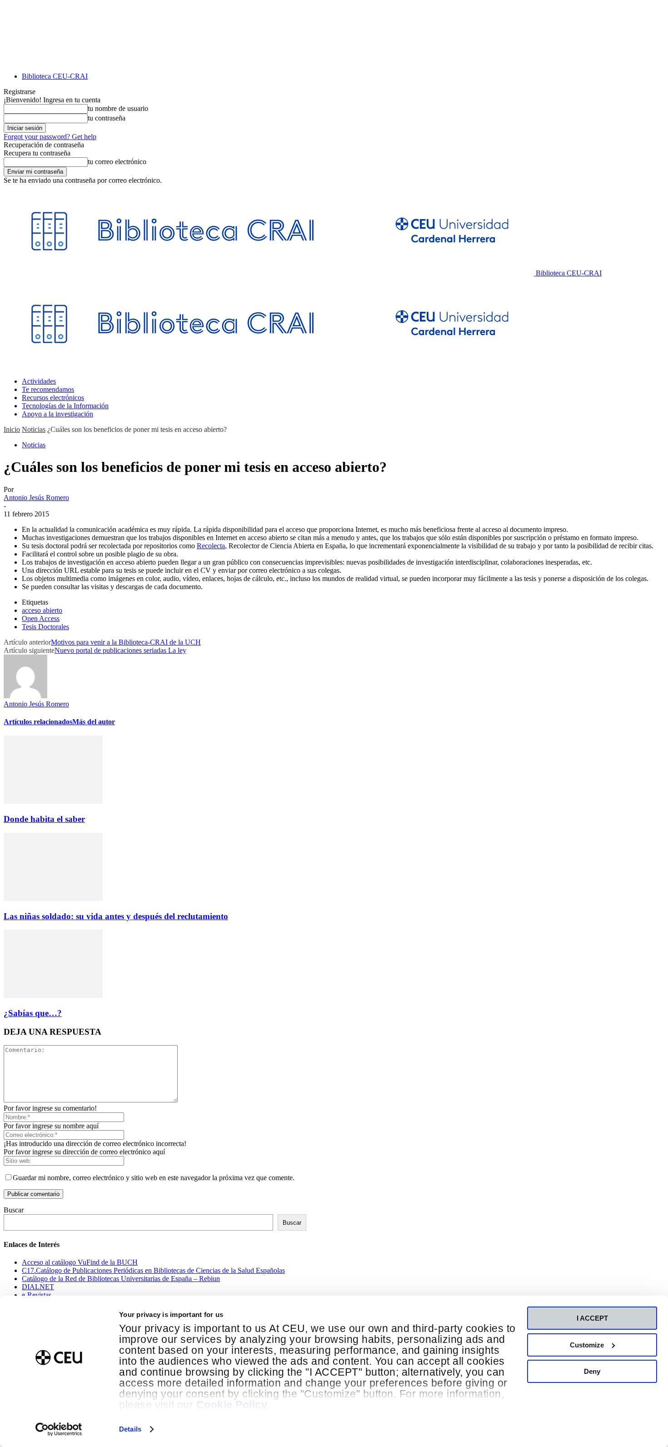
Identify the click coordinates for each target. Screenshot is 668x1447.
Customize (587, 1345)
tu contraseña (106, 118)
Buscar (14, 1210)
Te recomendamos (48, 389)
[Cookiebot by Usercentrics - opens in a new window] (59, 1429)
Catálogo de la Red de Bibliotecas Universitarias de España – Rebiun (121, 1278)
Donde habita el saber (44, 819)
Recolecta (211, 546)
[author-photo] (25, 696)
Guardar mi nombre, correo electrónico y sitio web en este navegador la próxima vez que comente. (153, 1178)
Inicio (12, 429)
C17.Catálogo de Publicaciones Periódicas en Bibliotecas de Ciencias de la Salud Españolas (153, 1270)
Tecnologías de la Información (65, 406)
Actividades (39, 381)
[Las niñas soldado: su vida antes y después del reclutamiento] (53, 898)
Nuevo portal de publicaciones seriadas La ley (120, 650)
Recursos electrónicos (53, 397)
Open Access (41, 618)
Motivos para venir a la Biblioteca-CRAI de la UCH (126, 642)
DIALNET (38, 1287)
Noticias (33, 429)
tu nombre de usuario (118, 108)
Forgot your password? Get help (50, 136)
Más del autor (93, 722)
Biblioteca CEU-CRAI (55, 76)
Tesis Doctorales (45, 627)
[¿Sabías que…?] (53, 995)
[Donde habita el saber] (53, 801)
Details (130, 1429)
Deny (592, 1371)
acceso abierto (42, 610)
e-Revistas (36, 1295)
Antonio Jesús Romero (36, 497)
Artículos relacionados (38, 722)
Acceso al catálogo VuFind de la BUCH (80, 1262)
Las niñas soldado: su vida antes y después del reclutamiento (116, 916)
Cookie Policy (232, 1405)
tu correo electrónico (117, 161)
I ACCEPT (592, 1318)
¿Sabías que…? (33, 1013)
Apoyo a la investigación (57, 414)
